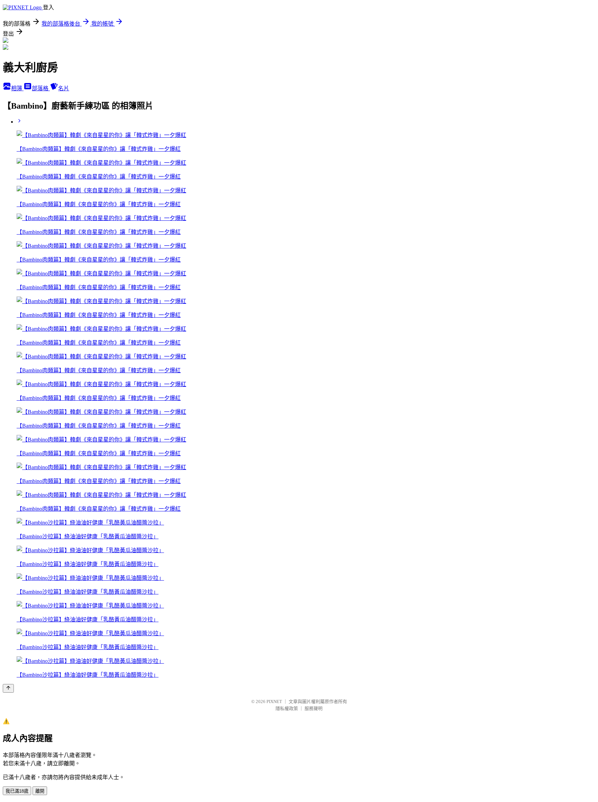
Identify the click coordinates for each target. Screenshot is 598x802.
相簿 (17, 88)
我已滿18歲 (17, 791)
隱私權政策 (286, 708)
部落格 (41, 88)
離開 (39, 791)
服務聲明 (314, 708)
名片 (63, 88)
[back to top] (8, 688)
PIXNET (274, 701)
